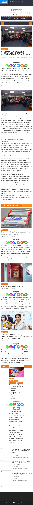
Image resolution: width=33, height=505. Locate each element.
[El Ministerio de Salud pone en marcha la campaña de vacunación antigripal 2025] (16, 372)
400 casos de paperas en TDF (12, 286)
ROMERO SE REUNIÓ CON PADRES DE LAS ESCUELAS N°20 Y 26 (29, 366)
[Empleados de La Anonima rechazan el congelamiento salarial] (16, 218)
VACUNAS (19, 382)
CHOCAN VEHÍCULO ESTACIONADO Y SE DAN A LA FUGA (6, 366)
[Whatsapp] (7, 65)
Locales (11, 378)
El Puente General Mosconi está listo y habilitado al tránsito (22, 462)
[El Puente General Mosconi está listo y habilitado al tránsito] (6, 463)
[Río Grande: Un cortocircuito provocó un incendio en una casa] (6, 451)
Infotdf (4, 2)
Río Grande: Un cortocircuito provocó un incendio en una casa (21, 450)
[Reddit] (22, 65)
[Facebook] (14, 65)
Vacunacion (12, 382)
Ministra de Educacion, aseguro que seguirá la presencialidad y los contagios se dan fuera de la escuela (16, 336)
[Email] (26, 65)
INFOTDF (16, 10)
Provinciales (4, 49)
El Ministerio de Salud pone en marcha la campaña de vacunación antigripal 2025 (16, 389)
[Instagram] (11, 65)
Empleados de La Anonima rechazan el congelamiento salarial (15, 233)
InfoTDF (12, 57)
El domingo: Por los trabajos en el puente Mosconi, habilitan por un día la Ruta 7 (22, 473)
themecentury (28, 503)
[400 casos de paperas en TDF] (16, 272)
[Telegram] (18, 65)
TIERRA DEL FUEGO (13, 380)
